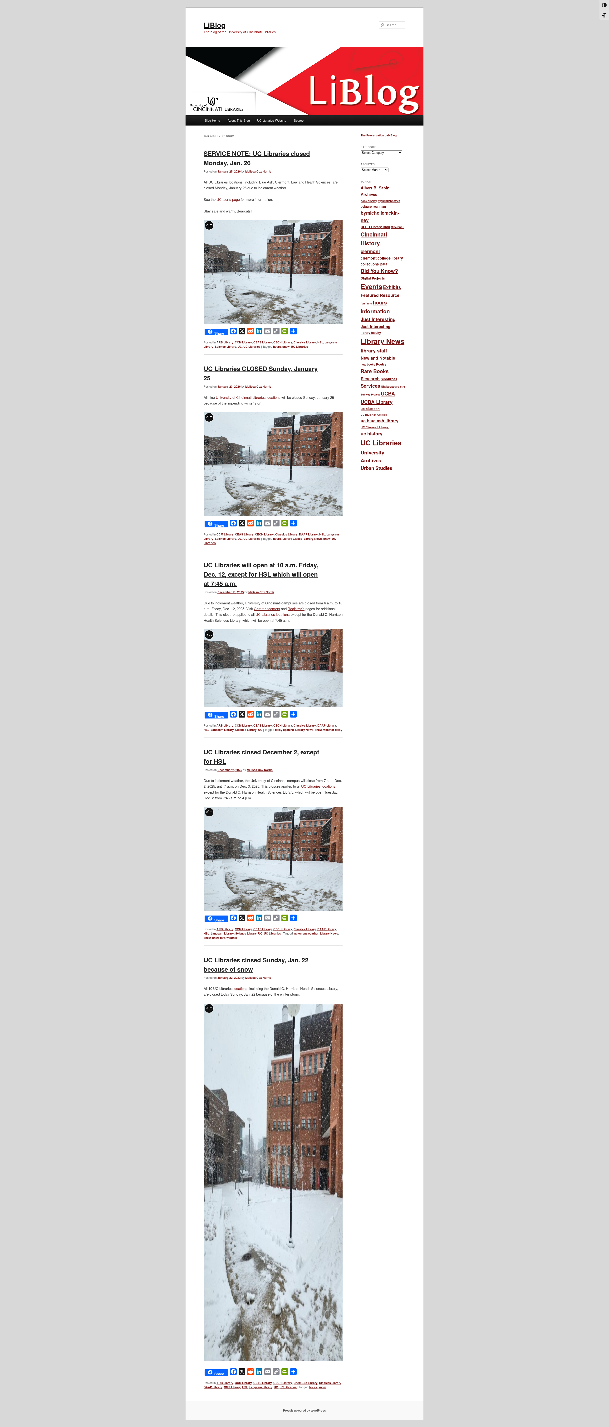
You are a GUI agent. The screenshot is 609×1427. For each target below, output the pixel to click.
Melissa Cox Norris (258, 171)
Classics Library (305, 342)
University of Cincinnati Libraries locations (248, 397)
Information (375, 311)
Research (370, 378)
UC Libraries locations (272, 614)
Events (371, 286)
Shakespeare (390, 386)
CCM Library (243, 342)
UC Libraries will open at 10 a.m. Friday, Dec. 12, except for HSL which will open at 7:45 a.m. (261, 574)
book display (369, 201)
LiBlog (215, 25)
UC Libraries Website (271, 120)
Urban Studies (376, 468)
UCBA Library (377, 401)
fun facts (366, 303)
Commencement (267, 608)
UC (240, 346)
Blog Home (212, 120)
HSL (320, 342)
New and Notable (378, 358)
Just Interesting (378, 319)
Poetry (381, 364)
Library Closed (292, 538)
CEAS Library (262, 342)
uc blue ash (370, 408)
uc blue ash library (379, 421)
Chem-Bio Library (306, 1383)
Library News (313, 538)
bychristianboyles (389, 201)
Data (383, 264)
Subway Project (370, 394)
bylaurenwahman (373, 206)
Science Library (225, 346)
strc (402, 386)
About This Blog (239, 120)
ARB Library (224, 342)
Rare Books (375, 371)
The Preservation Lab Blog (379, 135)
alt (209, 225)
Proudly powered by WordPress (304, 1410)
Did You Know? (379, 271)
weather (231, 937)
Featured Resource (380, 295)
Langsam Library (222, 730)
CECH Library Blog (375, 227)
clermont (370, 251)
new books (368, 364)
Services (370, 385)
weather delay (332, 730)
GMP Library (232, 1387)
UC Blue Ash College (374, 414)
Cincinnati (397, 227)
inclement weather (306, 933)
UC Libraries (251, 346)
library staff (374, 350)
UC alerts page (228, 199)
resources (389, 378)
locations (240, 988)
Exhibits (392, 287)
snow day (218, 937)
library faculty (371, 332)
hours (277, 346)
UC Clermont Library (375, 427)
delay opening (284, 730)
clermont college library (382, 258)
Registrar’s (296, 608)
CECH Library (282, 342)
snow (286, 346)
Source (299, 120)
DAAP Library (308, 534)
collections (370, 264)
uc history (372, 433)
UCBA (388, 393)
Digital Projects (373, 278)
